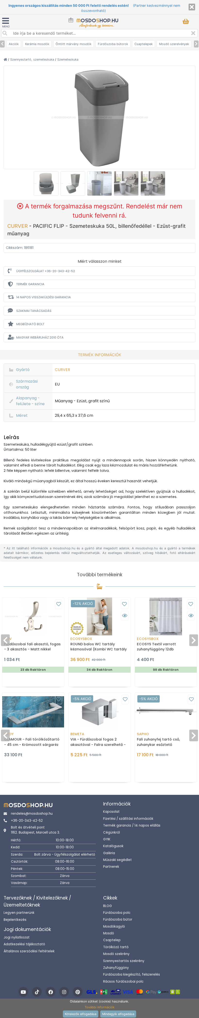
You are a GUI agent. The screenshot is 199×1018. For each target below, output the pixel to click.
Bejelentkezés (15, 919)
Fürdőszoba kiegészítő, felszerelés (131, 974)
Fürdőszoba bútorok (113, 44)
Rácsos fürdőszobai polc (123, 981)
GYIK (106, 839)
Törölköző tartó (116, 947)
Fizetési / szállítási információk (128, 818)
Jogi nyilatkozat (17, 937)
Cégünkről (111, 832)
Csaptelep (112, 940)
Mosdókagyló (114, 926)
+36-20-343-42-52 (27, 820)
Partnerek (111, 866)
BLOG (107, 906)
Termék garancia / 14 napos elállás (131, 825)
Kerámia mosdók (37, 44)
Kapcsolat (111, 811)
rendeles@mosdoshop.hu (32, 813)
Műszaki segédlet (117, 860)
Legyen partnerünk (19, 912)
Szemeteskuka (67, 59)
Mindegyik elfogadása (118, 1014)
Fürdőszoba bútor (117, 919)
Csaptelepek (143, 44)
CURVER (18, 226)
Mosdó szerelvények (174, 44)
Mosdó (108, 933)
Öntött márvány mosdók (73, 44)
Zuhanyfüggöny (116, 967)
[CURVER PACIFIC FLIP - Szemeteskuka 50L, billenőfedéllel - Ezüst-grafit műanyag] (99, 117)
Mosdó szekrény (116, 954)
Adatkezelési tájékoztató (24, 944)
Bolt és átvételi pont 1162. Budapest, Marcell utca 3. (35, 830)
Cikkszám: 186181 (19, 247)
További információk (100, 1007)
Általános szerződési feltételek (29, 951)
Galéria (109, 853)
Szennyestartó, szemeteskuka (32, 59)
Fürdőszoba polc (116, 912)
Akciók (14, 44)
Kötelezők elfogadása (80, 1014)
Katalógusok (113, 846)
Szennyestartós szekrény (123, 961)
